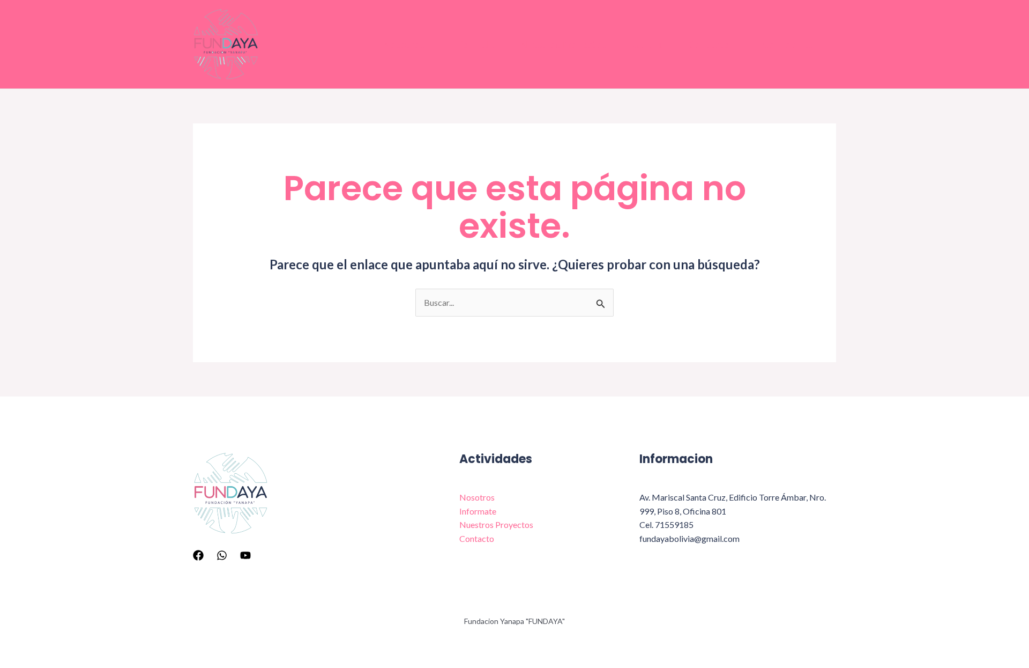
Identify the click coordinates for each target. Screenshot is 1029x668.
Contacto (709, 44)
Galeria (647, 44)
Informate (472, 44)
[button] (817, 44)
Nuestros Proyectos (563, 44)
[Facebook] (198, 555)
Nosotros (404, 44)
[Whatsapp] (222, 555)
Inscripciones (784, 44)
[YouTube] (245, 555)
